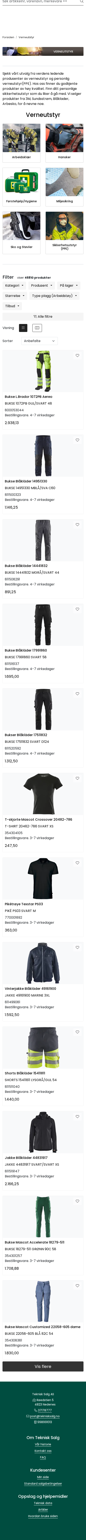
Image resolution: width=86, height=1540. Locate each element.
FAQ (43, 1457)
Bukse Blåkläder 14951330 (26, 481)
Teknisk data (43, 1503)
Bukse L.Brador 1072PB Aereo (28, 396)
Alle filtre (44, 316)
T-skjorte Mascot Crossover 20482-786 (38, 819)
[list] (23, 328)
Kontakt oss (43, 1451)
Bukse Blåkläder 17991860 (26, 650)
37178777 (45, 1410)
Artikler (43, 1509)
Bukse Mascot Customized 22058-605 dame (42, 1326)
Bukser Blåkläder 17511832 (26, 735)
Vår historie (43, 1444)
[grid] (37, 328)
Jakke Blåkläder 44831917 (26, 1157)
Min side (43, 1477)
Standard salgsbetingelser (43, 1483)
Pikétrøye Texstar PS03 (24, 904)
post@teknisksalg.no (45, 1416)
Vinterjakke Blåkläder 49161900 (30, 988)
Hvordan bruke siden (43, 1516)
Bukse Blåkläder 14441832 (26, 565)
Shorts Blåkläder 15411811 (25, 1073)
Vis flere (43, 1366)
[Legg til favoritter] (77, 355)
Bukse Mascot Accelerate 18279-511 (34, 1242)
